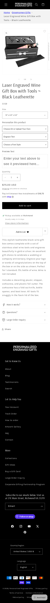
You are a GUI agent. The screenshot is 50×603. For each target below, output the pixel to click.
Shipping (5, 189)
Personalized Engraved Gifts (21, 588)
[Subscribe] (41, 506)
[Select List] (45, 231)
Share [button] (8, 329)
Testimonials (11, 382)
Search (8, 388)
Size (4, 109)
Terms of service (16, 593)
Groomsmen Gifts (21, 12)
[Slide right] (31, 79)
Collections (11, 458)
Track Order (11, 413)
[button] (6, 4)
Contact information (34, 593)
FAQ (7, 433)
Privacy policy (41, 588)
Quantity (6, 171)
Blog (7, 375)
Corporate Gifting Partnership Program (25, 484)
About (8, 369)
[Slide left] (19, 79)
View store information (17, 223)
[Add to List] (44, 31)
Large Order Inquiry (15, 478)
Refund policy (18, 597)
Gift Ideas (10, 465)
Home (7, 12)
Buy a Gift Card (13, 471)
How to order (11, 420)
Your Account (12, 407)
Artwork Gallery (13, 426)
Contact (9, 440)
